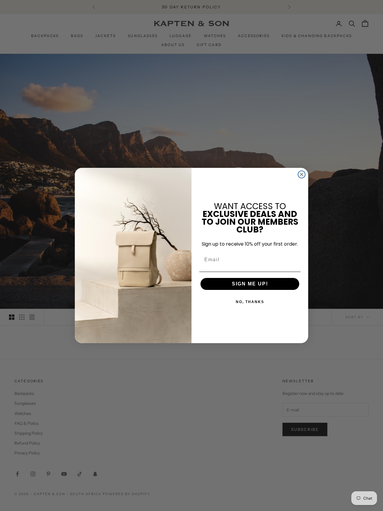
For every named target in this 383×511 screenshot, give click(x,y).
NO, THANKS (250, 302)
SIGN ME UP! (250, 283)
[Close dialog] (301, 174)
